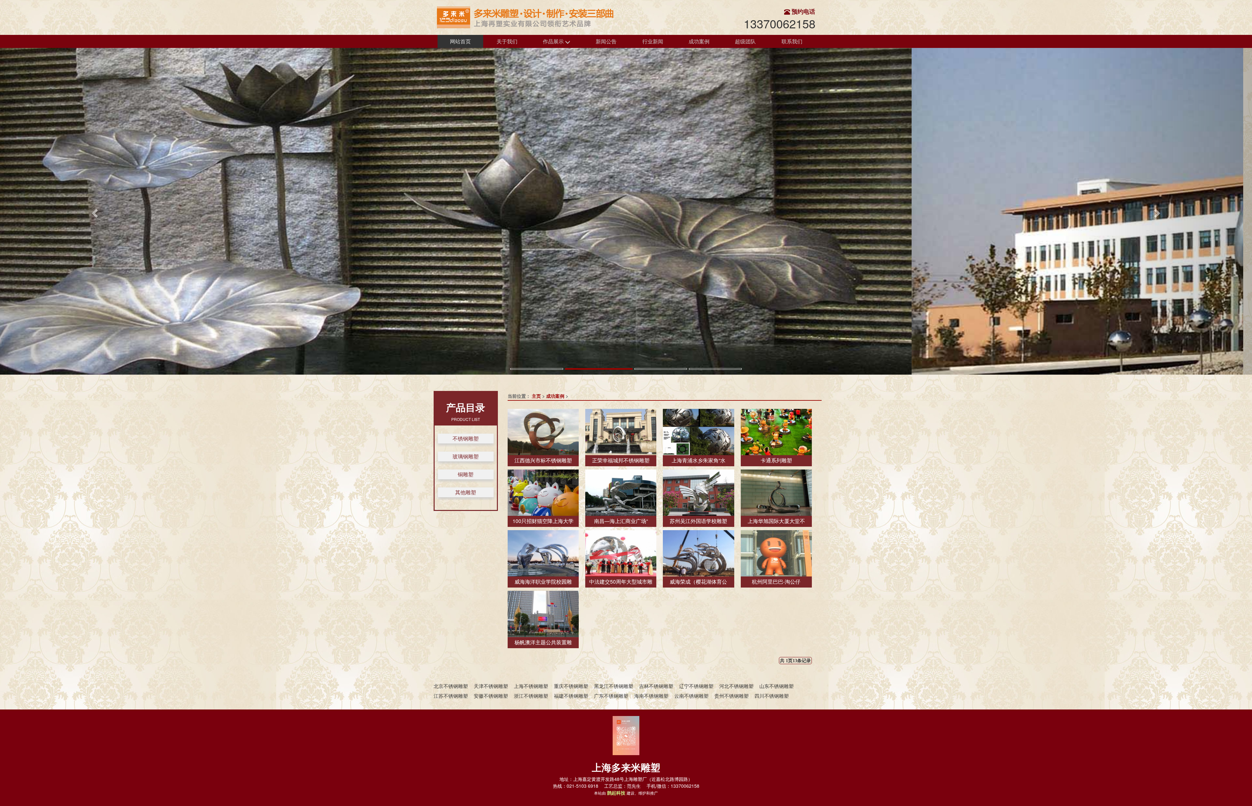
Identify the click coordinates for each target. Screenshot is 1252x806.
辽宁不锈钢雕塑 (696, 685)
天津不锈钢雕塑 (491, 685)
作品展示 (554, 41)
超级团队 (745, 41)
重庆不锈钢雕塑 (571, 685)
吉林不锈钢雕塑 (656, 685)
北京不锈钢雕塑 (451, 685)
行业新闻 (652, 41)
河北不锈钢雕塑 (736, 685)
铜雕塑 (465, 474)
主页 (536, 396)
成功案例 (699, 41)
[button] (94, 211)
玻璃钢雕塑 (466, 456)
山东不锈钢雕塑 (776, 685)
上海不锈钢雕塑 (531, 685)
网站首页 (460, 41)
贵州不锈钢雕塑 (731, 695)
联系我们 (792, 41)
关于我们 (507, 41)
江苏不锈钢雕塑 (451, 695)
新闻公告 (606, 41)
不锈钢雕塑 (466, 438)
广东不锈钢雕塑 (611, 695)
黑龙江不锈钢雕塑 (613, 685)
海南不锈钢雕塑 (651, 695)
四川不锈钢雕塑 (771, 695)
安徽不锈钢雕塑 (491, 695)
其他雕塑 (465, 492)
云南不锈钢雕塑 (691, 695)
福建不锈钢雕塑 (571, 695)
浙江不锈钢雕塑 (531, 695)
